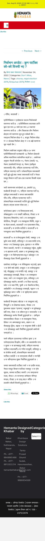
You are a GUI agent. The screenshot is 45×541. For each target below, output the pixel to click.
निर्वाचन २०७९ (30, 82)
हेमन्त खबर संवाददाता (14, 72)
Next (37, 51)
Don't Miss (26, 75)
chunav (19, 78)
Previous (28, 51)
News (6, 78)
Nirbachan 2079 (16, 82)
